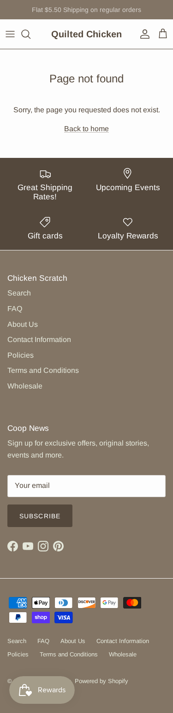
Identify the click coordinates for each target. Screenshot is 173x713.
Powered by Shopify (101, 681)
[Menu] (10, 34)
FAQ (14, 309)
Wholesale (24, 386)
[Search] (30, 34)
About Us (22, 324)
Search (19, 293)
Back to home (86, 129)
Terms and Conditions (43, 370)
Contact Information (39, 339)
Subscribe (39, 516)
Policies (20, 355)
